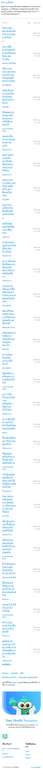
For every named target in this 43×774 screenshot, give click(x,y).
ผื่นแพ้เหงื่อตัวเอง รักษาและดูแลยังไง (9, 441)
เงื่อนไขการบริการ (9, 677)
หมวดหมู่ (14, 673)
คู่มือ (22, 673)
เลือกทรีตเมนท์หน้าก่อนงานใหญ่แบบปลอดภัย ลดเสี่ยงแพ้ (8, 317)
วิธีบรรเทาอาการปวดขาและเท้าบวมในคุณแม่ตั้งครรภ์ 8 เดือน (9, 74)
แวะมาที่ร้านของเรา (8, 757)
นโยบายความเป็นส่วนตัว (28, 677)
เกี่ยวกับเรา (5, 753)
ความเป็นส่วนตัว (36, 767)
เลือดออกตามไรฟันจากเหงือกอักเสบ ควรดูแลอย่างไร (9, 338)
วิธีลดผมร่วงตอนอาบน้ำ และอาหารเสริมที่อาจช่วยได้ (8, 118)
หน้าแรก (5, 673)
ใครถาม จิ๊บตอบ (7, 2)
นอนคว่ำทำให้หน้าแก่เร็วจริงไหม (9, 607)
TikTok (27, 751)
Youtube (27, 754)
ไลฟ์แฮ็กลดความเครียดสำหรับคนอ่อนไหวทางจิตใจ (8, 96)
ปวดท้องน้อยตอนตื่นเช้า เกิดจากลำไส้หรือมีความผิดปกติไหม (9, 480)
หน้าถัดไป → (7, 664)
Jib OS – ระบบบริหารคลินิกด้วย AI (11, 749)
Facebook (28, 757)
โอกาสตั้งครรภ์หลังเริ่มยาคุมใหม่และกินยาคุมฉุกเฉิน (9, 52)
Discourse (13, 682)
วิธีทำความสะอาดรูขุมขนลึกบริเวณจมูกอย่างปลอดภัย (8, 546)
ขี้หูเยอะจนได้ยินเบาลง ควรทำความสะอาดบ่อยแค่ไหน (9, 588)
